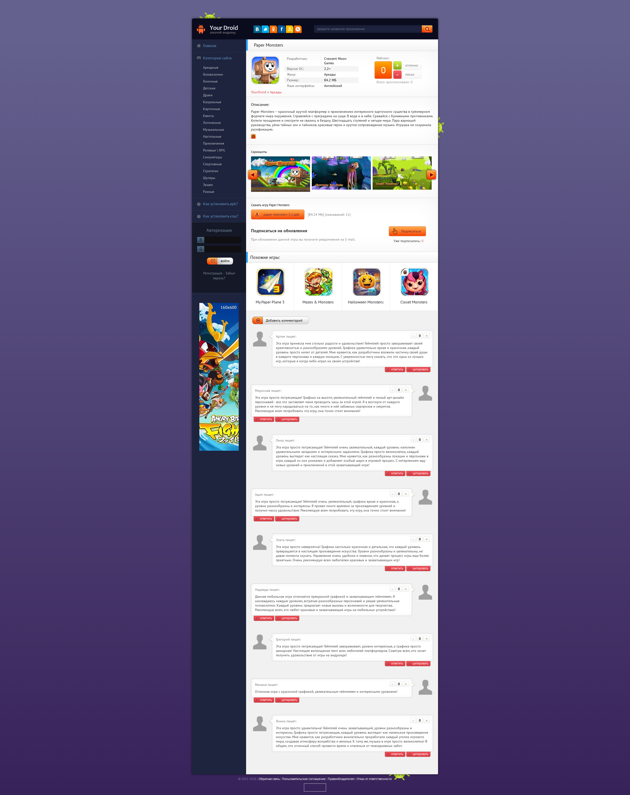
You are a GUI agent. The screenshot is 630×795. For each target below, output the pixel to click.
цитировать (420, 369)
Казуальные (212, 102)
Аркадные (210, 67)
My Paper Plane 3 (270, 301)
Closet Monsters (413, 301)
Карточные (211, 109)
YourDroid (258, 92)
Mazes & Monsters (318, 301)
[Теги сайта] (298, 29)
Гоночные (210, 81)
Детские (209, 88)
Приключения (213, 143)
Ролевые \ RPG (214, 150)
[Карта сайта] (290, 29)
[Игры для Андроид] (217, 28)
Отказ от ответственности (374, 779)
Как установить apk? (220, 203)
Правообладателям (341, 779)
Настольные (212, 136)
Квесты (208, 116)
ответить (397, 369)
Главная (209, 45)
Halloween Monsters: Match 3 (366, 301)
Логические (212, 122)
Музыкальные (213, 129)
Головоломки (213, 74)
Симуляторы (212, 157)
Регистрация (212, 273)
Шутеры (209, 178)
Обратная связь (269, 779)
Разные (208, 191)
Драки (208, 95)
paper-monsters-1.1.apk (281, 214)
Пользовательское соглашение (304, 779)
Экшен (208, 184)
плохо (405, 74)
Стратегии (210, 171)
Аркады (276, 92)
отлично (407, 65)
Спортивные (212, 164)
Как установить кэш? (220, 216)
